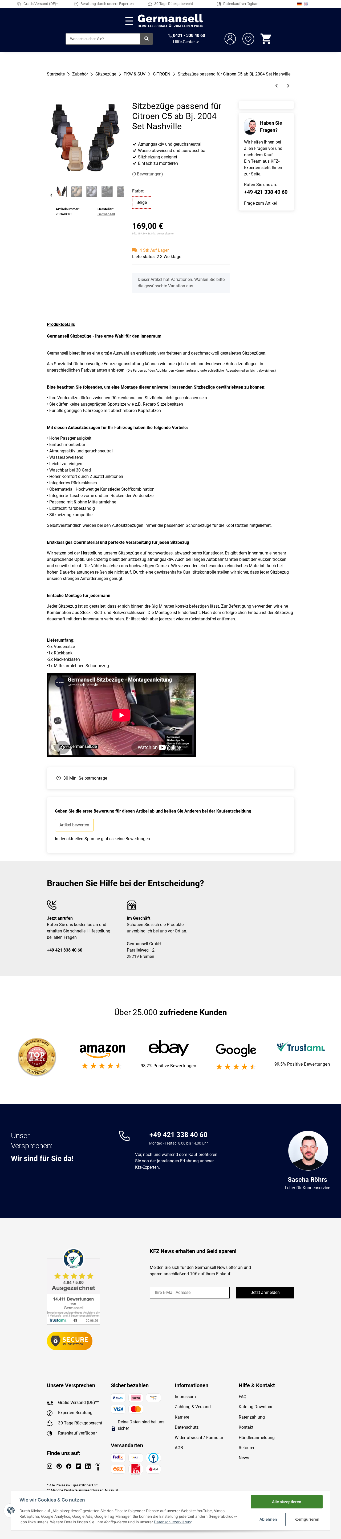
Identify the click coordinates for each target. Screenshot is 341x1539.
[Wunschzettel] (248, 39)
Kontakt (246, 1427)
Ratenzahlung (252, 1417)
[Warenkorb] (266, 39)
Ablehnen (268, 1519)
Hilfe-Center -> (186, 41)
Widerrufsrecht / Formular (199, 1437)
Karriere (182, 1417)
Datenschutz (186, 1427)
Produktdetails (61, 324)
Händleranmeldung (257, 1437)
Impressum (185, 1396)
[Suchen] (146, 39)
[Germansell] (170, 21)
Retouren (247, 1447)
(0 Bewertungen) (147, 173)
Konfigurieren (306, 1519)
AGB (179, 1447)
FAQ (242, 1396)
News (244, 1457)
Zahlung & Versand (193, 1406)
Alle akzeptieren (286, 1501)
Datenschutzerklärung (173, 1522)
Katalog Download (256, 1406)
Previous (51, 195)
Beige (141, 202)
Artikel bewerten (74, 824)
